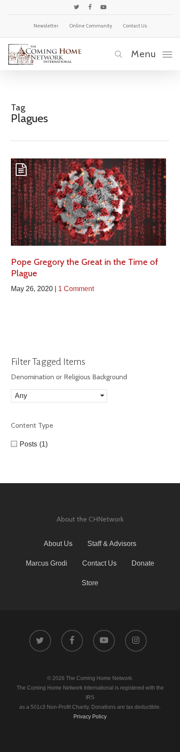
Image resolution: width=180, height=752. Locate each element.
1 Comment (76, 288)
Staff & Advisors (111, 543)
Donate (143, 563)
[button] (151, 53)
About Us (58, 543)
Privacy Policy (90, 717)
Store (90, 583)
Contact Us (99, 563)
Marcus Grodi (46, 563)
